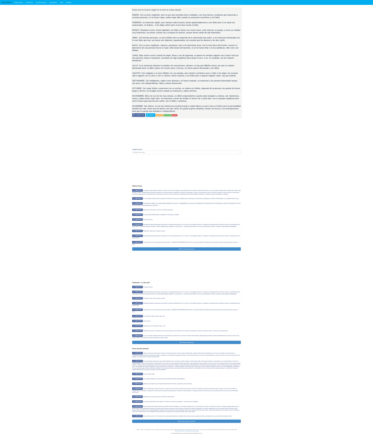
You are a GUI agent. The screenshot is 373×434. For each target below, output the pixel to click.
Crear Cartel (167, 115)
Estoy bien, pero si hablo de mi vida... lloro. (154, 326)
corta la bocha (147, 321)
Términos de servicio (180, 431)
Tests (61, 2)
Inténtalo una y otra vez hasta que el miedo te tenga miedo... (159, 396)
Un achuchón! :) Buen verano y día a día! (154, 316)
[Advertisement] (186, 133)
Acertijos (68, 2)
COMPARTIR (139, 115)
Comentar (160, 115)
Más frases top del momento (186, 421)
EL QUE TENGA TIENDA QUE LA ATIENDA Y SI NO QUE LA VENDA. (161, 214)
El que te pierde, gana (149, 374)
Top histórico (53, 2)
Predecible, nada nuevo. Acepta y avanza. (154, 231)
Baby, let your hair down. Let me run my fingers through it (158, 210)
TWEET (151, 115)
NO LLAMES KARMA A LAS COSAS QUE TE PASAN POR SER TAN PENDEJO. (164, 379)
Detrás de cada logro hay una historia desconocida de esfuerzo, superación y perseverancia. (167, 383)
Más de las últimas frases (186, 249)
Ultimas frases (18, 2)
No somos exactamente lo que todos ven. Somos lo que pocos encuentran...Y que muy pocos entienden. (170, 401)
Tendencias (29, 2)
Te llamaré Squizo (148, 219)
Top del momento (41, 2)
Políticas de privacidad (192, 431)
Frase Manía (6, 2)
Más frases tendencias (186, 342)
